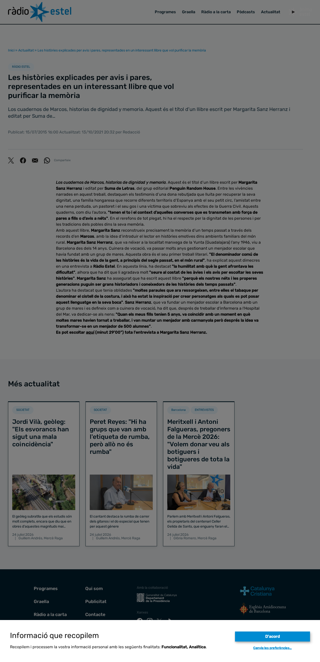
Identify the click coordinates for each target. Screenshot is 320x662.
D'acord (272, 636)
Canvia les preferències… (272, 648)
